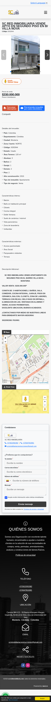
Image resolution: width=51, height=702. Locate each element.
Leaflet (30, 383)
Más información (13, 700)
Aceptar (42, 698)
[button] (10, 71)
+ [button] (5, 338)
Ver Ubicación (21, 404)
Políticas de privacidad (26, 555)
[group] (25, 54)
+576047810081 (28, 443)
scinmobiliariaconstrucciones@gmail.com (22, 446)
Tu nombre (9, 459)
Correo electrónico (12, 468)
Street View (13, 81)
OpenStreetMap (43, 383)
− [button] (5, 341)
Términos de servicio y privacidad (34, 509)
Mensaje (8, 485)
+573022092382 (12, 443)
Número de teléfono (12, 476)
